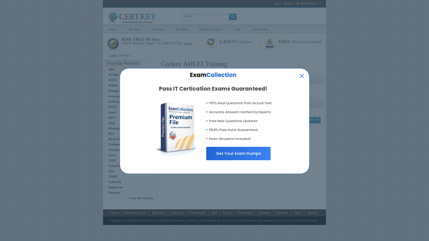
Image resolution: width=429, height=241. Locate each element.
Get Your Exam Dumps (238, 153)
